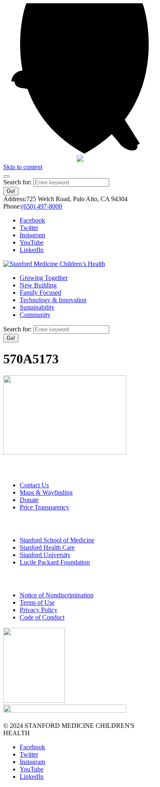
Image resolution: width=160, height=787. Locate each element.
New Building (38, 285)
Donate (29, 499)
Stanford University (45, 554)
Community (35, 314)
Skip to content (22, 166)
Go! (11, 191)
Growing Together (44, 277)
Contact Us (34, 485)
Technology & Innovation (53, 299)
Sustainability (37, 307)
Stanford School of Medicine (57, 540)
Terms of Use (37, 602)
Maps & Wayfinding (46, 492)
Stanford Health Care (47, 547)
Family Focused (40, 292)
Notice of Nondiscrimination (57, 595)
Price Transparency (44, 507)
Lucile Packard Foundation (55, 562)
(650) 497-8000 (41, 206)
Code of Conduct (42, 617)
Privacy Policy (38, 609)
